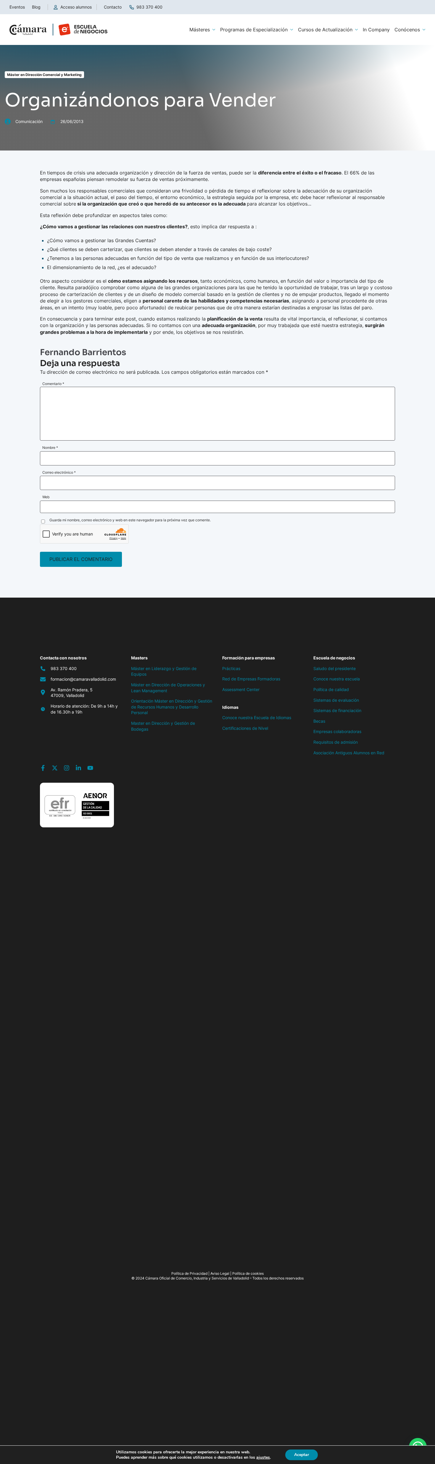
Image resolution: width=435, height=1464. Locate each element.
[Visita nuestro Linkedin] (78, 768)
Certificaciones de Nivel (245, 728)
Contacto (113, 6)
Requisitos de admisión (335, 742)
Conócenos (407, 30)
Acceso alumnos (76, 6)
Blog (36, 6)
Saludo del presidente (334, 668)
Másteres (199, 30)
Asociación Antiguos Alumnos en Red (348, 752)
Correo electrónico (59, 472)
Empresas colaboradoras (337, 731)
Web (45, 497)
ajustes (263, 1457)
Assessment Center (241, 689)
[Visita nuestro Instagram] (67, 768)
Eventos (17, 6)
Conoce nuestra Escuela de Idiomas (256, 717)
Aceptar (301, 1454)
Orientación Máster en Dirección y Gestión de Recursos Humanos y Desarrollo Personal (171, 706)
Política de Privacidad (189, 1273)
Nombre (50, 447)
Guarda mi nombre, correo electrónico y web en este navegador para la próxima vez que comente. (130, 520)
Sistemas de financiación (337, 710)
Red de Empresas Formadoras (251, 678)
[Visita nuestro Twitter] (55, 768)
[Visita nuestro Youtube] (90, 768)
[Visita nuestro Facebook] (43, 768)
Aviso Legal (219, 1273)
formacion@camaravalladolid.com (83, 679)
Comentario (53, 383)
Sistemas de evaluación (336, 700)
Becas (319, 721)
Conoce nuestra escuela (336, 678)
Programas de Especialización (254, 30)
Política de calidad (331, 689)
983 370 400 (149, 6)
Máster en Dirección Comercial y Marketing (44, 74)
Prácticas (231, 668)
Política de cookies (248, 1273)
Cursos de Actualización (325, 30)
